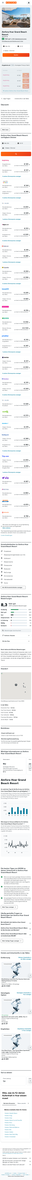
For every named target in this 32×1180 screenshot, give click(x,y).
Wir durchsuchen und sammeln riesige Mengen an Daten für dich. (14, 1161)
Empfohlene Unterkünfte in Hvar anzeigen (24, 1029)
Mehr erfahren (6, 528)
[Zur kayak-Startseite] (11, 3)
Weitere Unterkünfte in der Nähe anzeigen (24, 958)
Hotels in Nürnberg (10, 1125)
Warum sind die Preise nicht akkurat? (14, 1164)
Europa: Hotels (21, 1173)
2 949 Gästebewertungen (19, 39)
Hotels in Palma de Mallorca (12, 1127)
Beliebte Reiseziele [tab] (9, 1103)
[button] (3, 2)
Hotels (14, 1173)
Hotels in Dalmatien (16, 1174)
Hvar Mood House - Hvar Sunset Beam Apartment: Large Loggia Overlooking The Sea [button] (16, 1051)
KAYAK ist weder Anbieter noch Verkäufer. (15, 1158)
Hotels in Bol (8, 1129)
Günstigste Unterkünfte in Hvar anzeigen (24, 993)
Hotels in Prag (8, 1115)
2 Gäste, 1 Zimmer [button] (8, 50)
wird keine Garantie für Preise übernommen (13, 1153)
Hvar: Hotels (26, 1174)
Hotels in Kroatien (5, 1174)
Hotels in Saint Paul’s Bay (11, 1134)
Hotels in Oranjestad (10, 1136)
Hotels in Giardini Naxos (11, 1113)
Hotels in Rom (8, 1122)
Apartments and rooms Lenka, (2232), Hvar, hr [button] (14, 1016)
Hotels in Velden (9, 1132)
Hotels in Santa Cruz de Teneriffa (13, 1120)
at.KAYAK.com (8, 1173)
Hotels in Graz (8, 1118)
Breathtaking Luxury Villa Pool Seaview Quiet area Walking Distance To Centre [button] (16, 979)
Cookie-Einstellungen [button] (6, 535)
